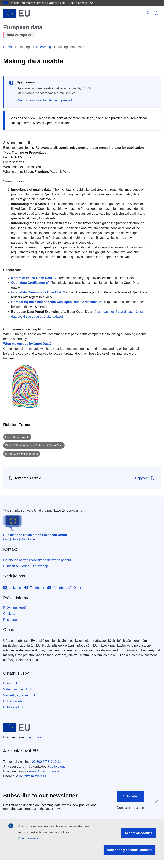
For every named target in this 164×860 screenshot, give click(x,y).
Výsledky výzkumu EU (19, 695)
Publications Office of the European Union (35, 535)
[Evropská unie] (16, 13)
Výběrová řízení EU (17, 689)
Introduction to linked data (21, 453)
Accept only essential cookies (129, 850)
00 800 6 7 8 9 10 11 (46, 761)
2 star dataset (124, 311)
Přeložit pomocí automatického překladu (45, 100)
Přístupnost (11, 619)
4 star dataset (32, 316)
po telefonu (58, 766)
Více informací (28, 838)
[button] (156, 13)
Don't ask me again (130, 807)
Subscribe (130, 796)
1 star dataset (104, 311)
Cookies (9, 613)
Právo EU (10, 683)
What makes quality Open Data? (27, 343)
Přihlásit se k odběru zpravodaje (26, 566)
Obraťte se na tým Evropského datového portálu (37, 560)
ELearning (43, 47)
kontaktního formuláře (44, 771)
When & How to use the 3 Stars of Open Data (34, 445)
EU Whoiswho (13, 701)
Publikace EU (13, 707)
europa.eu (36, 737)
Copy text (141, 478)
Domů (7, 47)
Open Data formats (17, 437)
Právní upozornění (16, 607)
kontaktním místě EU (33, 776)
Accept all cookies (138, 833)
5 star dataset (53, 316)
